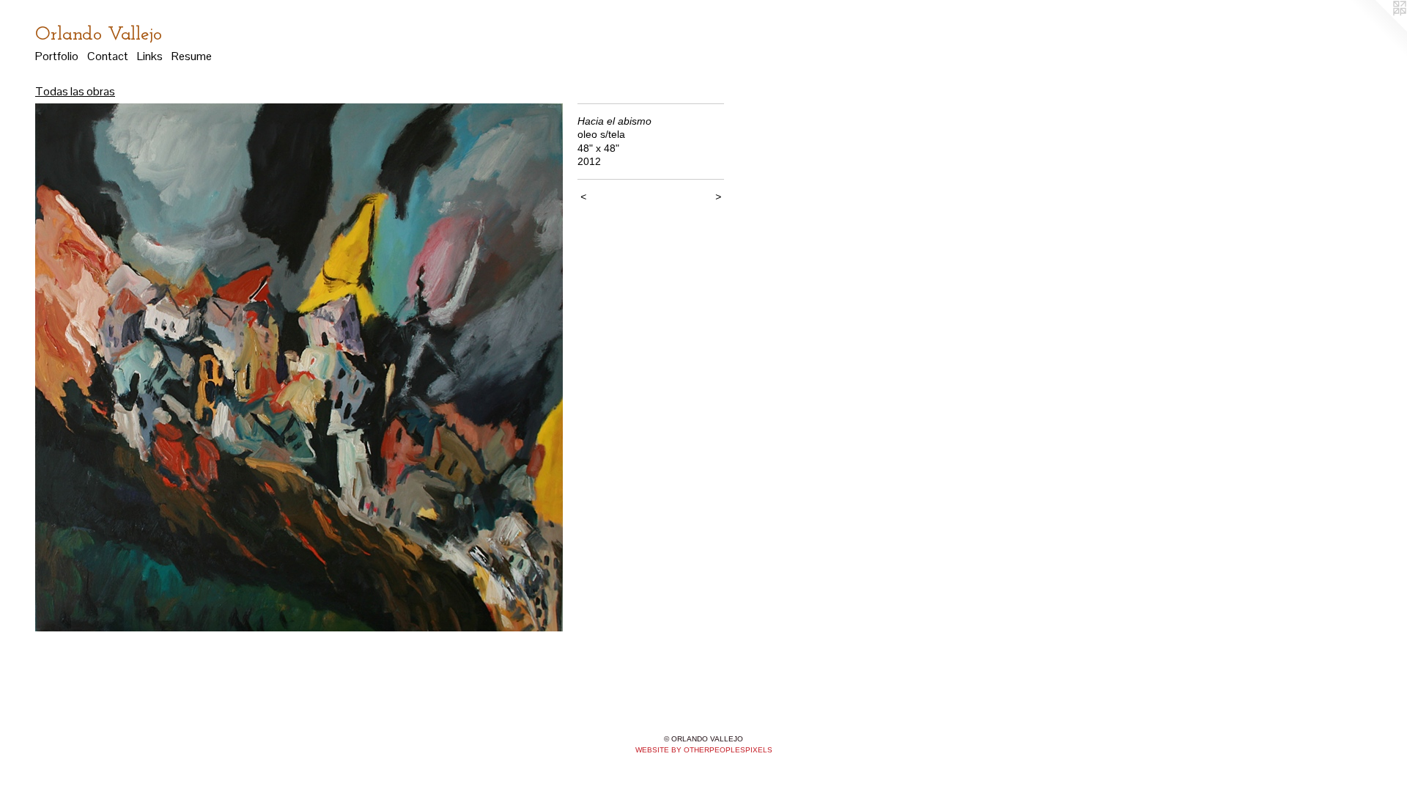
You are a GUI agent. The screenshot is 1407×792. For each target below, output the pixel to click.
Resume (191, 56)
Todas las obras (75, 91)
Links (150, 56)
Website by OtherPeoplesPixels (703, 750)
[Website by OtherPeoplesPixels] (1377, 29)
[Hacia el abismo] (299, 367)
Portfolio (56, 56)
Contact (107, 56)
